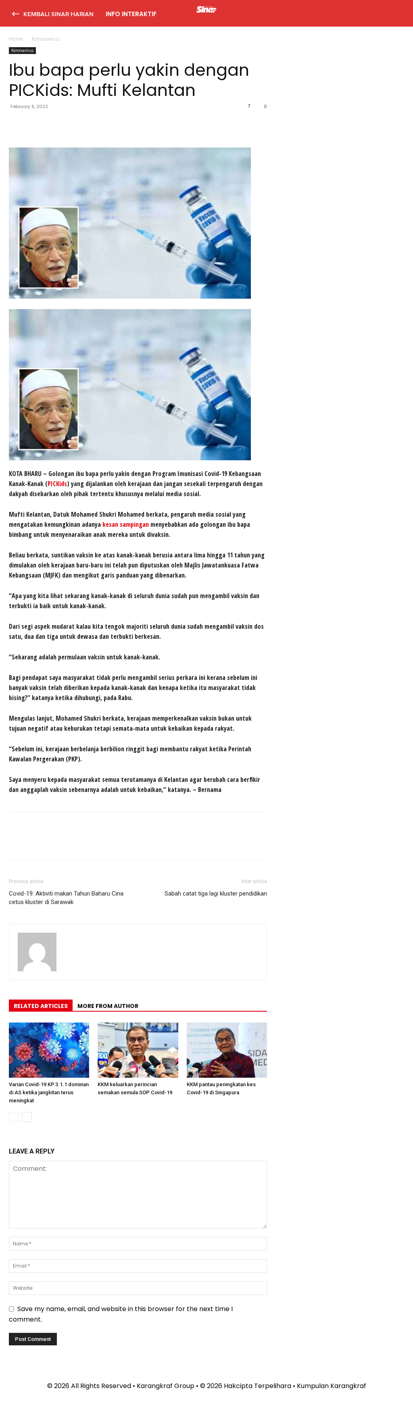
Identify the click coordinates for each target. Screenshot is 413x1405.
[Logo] (206, 10)
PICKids (57, 483)
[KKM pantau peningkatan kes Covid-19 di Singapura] (227, 1050)
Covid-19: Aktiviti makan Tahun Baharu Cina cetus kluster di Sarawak (66, 898)
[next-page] (27, 1117)
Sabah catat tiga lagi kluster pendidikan (216, 893)
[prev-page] (14, 1117)
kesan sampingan (125, 524)
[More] (91, 124)
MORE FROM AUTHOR (107, 1006)
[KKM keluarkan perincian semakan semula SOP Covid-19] (138, 1050)
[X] (35, 124)
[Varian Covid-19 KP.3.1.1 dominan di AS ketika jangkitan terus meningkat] (49, 1050)
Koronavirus (22, 50)
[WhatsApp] (73, 124)
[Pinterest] (54, 124)
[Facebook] (17, 124)
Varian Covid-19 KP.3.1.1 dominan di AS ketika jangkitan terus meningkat (49, 1092)
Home (16, 38)
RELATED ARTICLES (41, 1006)
